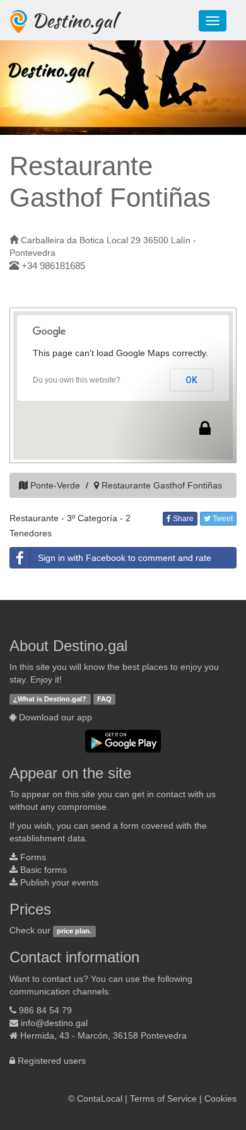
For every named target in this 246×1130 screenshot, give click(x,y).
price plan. (74, 931)
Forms (33, 857)
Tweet (222, 518)
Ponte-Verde (55, 485)
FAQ (104, 699)
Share (182, 518)
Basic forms (43, 870)
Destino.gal (74, 20)
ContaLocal (99, 1098)
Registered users (52, 1061)
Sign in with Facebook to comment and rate (124, 558)
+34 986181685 (53, 265)
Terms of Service (163, 1098)
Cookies (220, 1098)
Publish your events (59, 882)
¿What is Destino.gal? (49, 699)
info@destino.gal (54, 1023)
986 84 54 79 (45, 1010)
